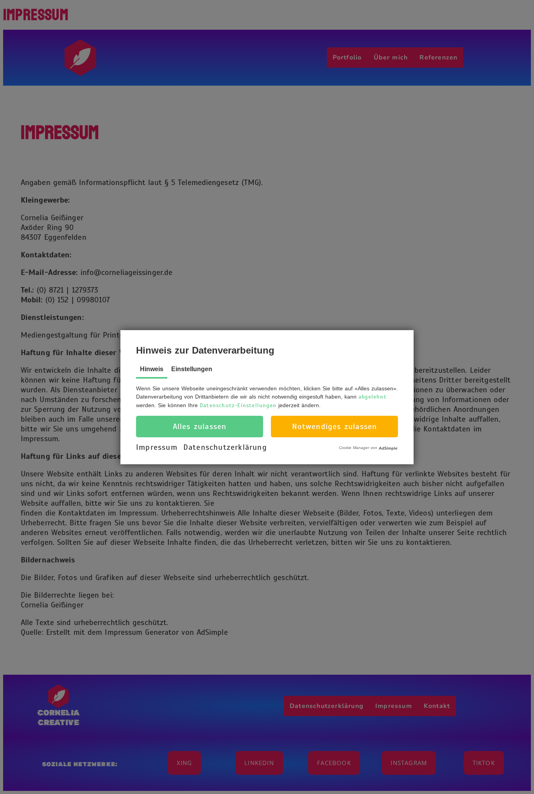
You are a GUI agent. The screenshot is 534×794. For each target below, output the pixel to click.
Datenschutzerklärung (225, 447)
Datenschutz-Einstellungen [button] (238, 405)
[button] (199, 426)
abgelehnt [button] (372, 396)
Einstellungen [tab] (191, 369)
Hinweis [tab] (151, 369)
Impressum (156, 447)
